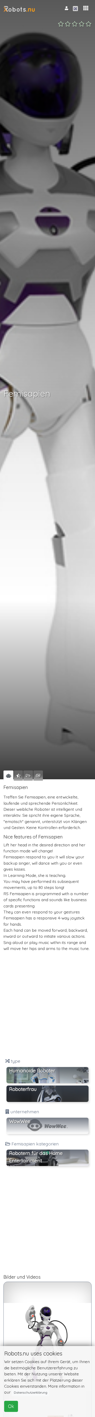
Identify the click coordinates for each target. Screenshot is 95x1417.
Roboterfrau (23, 1089)
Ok (11, 1406)
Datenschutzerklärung (30, 1392)
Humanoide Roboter (32, 1070)
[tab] (8, 775)
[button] (85, 8)
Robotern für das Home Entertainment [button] (36, 1156)
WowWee (19, 1121)
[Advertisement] (47, 1004)
